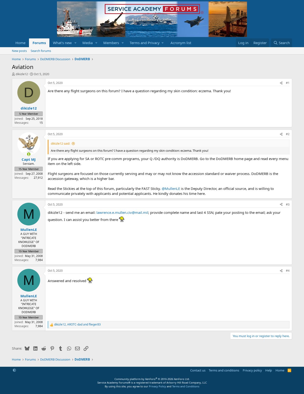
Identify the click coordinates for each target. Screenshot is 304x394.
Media (87, 42)
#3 (288, 204)
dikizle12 (22, 74)
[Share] (281, 83)
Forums (39, 42)
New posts (19, 51)
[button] (75, 42)
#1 (288, 83)
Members (111, 42)
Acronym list (181, 42)
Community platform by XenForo (152, 379)
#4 (288, 271)
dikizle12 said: (60, 143)
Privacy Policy (157, 386)
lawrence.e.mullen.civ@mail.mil (122, 212)
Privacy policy (252, 370)
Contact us (197, 370)
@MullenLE (171, 188)
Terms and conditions (224, 370)
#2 (288, 134)
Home (20, 42)
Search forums (41, 51)
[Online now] (28, 154)
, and (77, 324)
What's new (62, 42)
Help (268, 370)
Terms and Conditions (185, 386)
